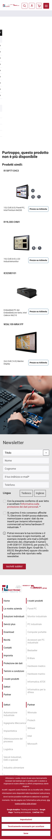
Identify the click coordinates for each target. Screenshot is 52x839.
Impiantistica (10, 731)
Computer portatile (36, 632)
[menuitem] (46, 6)
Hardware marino (36, 674)
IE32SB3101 (10, 273)
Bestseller (32, 650)
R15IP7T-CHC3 (11, 170)
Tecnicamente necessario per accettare (26, 826)
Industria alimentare (14, 767)
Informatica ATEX (36, 681)
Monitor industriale (37, 616)
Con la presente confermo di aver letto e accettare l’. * (28, 504)
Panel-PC (32, 608)
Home (7, 600)
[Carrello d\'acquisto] (39, 6)
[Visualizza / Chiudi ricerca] (24, 6)
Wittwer (31, 728)
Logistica (8, 749)
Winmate (32, 712)
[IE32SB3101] (26, 291)
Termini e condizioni (14, 671)
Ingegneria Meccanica (15, 723)
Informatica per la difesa (36, 691)
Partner (7, 694)
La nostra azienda (13, 608)
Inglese (40, 493)
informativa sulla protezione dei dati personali (23, 505)
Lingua (7, 492)
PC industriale (34, 624)
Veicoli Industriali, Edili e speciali (13, 758)
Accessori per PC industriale (35, 641)
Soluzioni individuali (14, 616)
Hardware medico (36, 666)
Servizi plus (9, 624)
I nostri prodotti (11, 679)
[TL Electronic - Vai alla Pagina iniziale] (6, 5)
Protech (31, 720)
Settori (7, 686)
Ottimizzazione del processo (13, 740)
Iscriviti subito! (14, 566)
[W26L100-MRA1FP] (26, 342)
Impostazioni (26, 819)
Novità (7, 640)
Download (9, 632)
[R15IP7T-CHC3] (26, 189)
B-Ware (31, 658)
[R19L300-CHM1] (26, 240)
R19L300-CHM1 (12, 222)
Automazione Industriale (10, 714)
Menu (46, 6)
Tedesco (26, 493)
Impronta (8, 655)
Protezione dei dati (13, 663)
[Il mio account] (32, 6)
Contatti (8, 647)
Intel (29, 736)
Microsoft (32, 743)
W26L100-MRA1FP (13, 324)
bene (26, 833)
